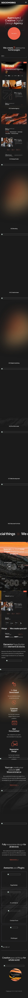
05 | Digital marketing (14, 363)
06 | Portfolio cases (14, 426)
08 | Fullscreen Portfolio (14, 523)
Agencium (9, 991)
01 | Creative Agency (14, 108)
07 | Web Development (14, 478)
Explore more (13, 785)
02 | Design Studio (14, 159)
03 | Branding (14, 228)
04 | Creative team (14, 292)
